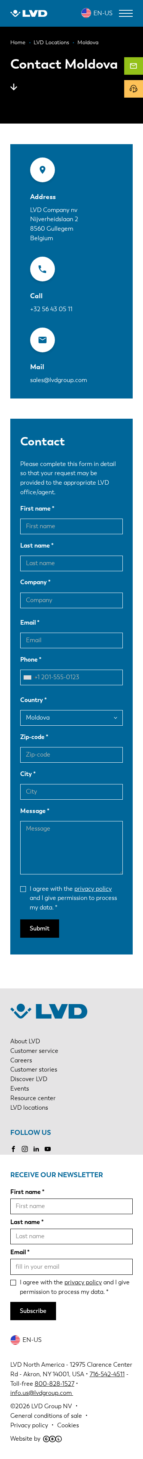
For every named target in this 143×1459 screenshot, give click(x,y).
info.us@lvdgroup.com (41, 1392)
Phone (29, 659)
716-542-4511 (107, 1374)
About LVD (25, 1041)
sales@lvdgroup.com (58, 380)
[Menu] (126, 13)
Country (31, 700)
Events (19, 1088)
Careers (21, 1060)
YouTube (48, 1149)
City (26, 774)
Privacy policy (29, 1425)
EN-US (102, 13)
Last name (35, 545)
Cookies (68, 1425)
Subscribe (33, 1310)
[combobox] (29, 677)
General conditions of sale (46, 1415)
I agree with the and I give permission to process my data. (73, 898)
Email (28, 622)
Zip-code (32, 737)
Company (33, 582)
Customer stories (33, 1069)
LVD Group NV (51, 1406)
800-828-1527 (54, 1383)
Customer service (34, 1050)
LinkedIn (36, 1149)
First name (35, 508)
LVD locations (29, 1107)
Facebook (13, 1149)
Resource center (33, 1098)
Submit (40, 928)
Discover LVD (28, 1079)
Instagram (25, 1149)
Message (33, 811)
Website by (25, 1438)
